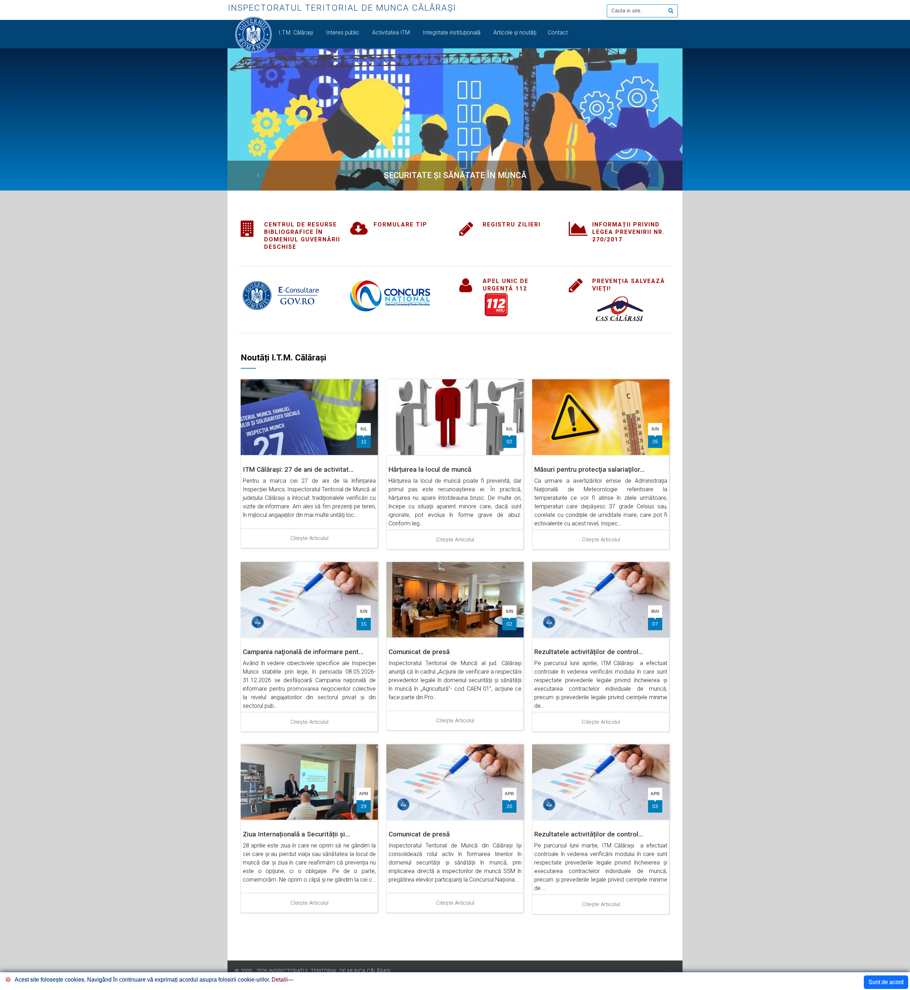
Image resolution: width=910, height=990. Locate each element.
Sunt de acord (886, 982)
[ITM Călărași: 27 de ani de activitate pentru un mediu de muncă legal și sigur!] (309, 416)
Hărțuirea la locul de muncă (430, 469)
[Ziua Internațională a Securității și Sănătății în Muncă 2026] (309, 781)
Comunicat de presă (419, 652)
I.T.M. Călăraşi (297, 32)
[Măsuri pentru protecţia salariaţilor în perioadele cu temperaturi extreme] (600, 416)
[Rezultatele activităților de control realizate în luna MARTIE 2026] (600, 781)
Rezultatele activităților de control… (588, 652)
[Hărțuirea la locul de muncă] (455, 416)
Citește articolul (309, 538)
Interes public (343, 32)
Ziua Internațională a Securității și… (296, 834)
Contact (558, 32)
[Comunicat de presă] (455, 599)
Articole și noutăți (514, 32)
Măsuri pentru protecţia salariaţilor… (589, 469)
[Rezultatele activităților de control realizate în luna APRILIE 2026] (600, 599)
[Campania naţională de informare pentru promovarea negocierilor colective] (309, 599)
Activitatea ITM (391, 32)
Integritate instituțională (452, 32)
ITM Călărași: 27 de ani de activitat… (298, 469)
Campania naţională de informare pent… (303, 652)
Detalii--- (282, 979)
